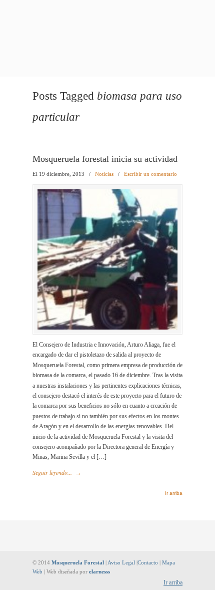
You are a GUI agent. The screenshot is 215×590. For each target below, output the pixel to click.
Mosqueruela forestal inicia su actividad (105, 159)
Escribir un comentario (150, 174)
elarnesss (99, 571)
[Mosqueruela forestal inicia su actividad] (108, 327)
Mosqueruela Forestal (107, 22)
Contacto (148, 562)
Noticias (104, 174)
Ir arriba (173, 493)
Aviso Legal (121, 562)
